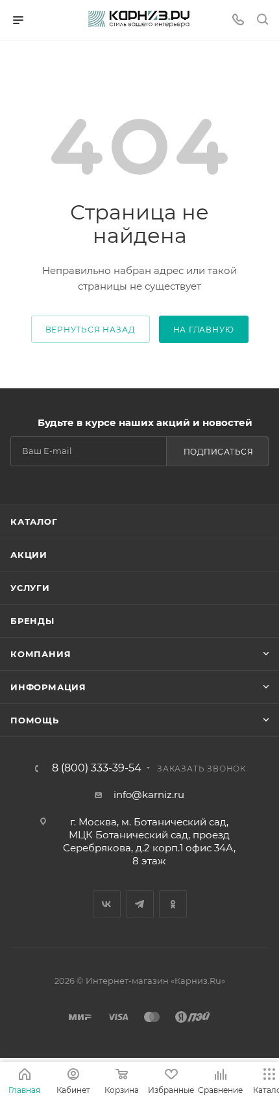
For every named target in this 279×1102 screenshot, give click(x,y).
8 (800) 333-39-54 (96, 768)
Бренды (32, 621)
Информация (48, 687)
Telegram (140, 904)
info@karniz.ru (149, 794)
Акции (28, 554)
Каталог (34, 521)
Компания (40, 654)
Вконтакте (107, 904)
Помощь (34, 720)
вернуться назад (90, 329)
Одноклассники (173, 904)
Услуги (30, 587)
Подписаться (219, 452)
